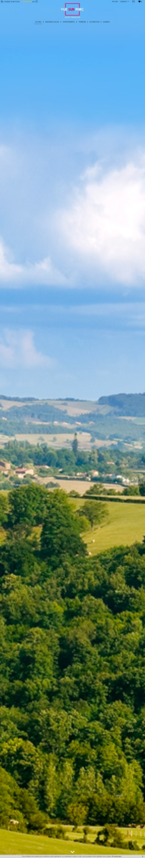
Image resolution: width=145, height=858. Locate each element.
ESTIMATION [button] (94, 22)
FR (113, 1)
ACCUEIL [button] (38, 22)
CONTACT (124, 1)
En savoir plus (116, 856)
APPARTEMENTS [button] (69, 22)
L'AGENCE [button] (106, 22)
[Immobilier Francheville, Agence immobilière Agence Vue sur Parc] (72, 9)
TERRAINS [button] (82, 22)
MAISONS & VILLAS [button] (52, 22)
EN (117, 1)
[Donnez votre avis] (36, 1)
